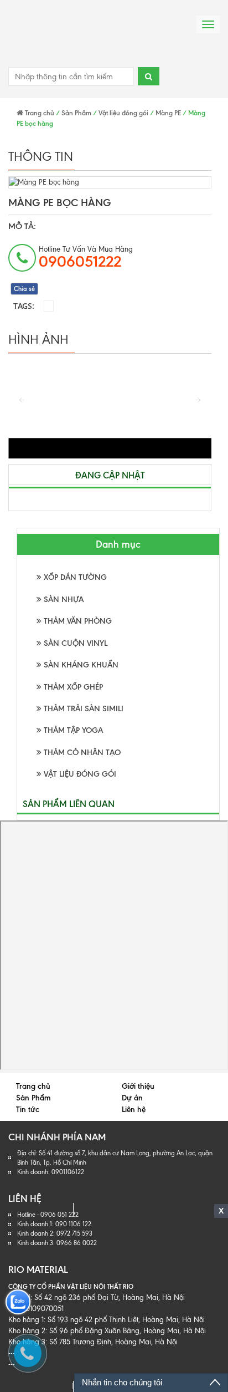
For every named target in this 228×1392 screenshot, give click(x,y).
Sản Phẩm (76, 113)
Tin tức (27, 1109)
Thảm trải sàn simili (82, 708)
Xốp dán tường (74, 577)
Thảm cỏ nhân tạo (81, 752)
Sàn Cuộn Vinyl (74, 643)
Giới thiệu (138, 1086)
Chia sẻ (24, 289)
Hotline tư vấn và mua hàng (86, 257)
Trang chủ (38, 113)
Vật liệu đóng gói (123, 113)
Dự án (132, 1098)
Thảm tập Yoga (72, 730)
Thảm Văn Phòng (77, 621)
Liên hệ (134, 1109)
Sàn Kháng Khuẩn (80, 665)
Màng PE (168, 113)
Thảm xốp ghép (72, 687)
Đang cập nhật (109, 475)
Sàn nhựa (63, 599)
